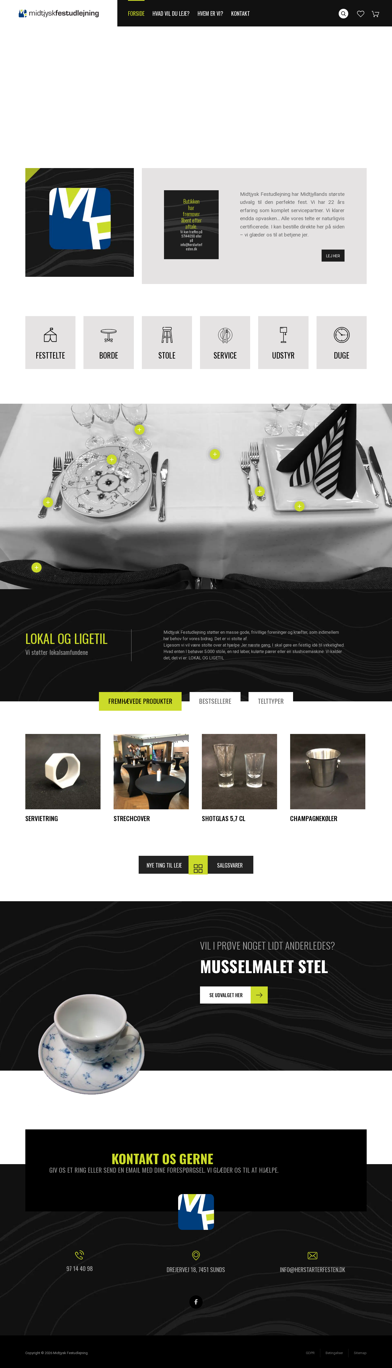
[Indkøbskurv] (379, 13)
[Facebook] (196, 1302)
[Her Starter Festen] (58, 13)
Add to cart (80, 805)
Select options (166, 805)
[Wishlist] (361, 13)
